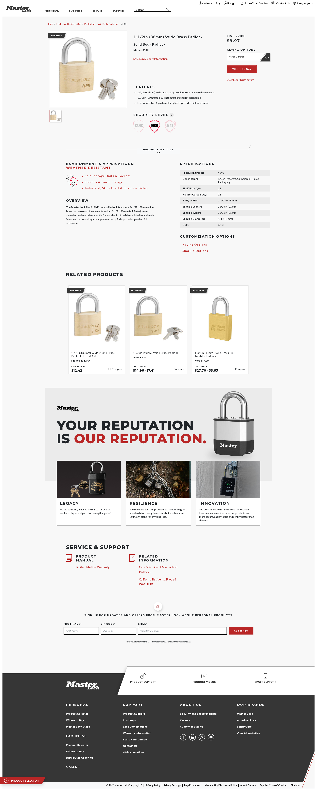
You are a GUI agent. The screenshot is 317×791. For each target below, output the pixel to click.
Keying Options (194, 244)
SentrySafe (244, 726)
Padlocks (89, 24)
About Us (191, 705)
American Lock (246, 720)
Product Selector (77, 713)
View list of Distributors (240, 79)
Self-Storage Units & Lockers (108, 176)
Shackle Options (195, 250)
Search (139, 9)
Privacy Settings (172, 785)
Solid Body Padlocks (107, 24)
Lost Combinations (135, 726)
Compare (117, 368)
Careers (185, 720)
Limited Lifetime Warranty (92, 567)
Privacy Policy (152, 785)
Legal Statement (192, 785)
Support (133, 705)
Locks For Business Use (68, 24)
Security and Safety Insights (198, 713)
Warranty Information (137, 733)
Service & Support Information (150, 58)
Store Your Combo (135, 739)
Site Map (295, 785)
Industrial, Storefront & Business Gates (116, 188)
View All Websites (248, 733)
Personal (77, 705)
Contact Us (130, 745)
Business (76, 736)
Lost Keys (129, 720)
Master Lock (245, 713)
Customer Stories (191, 726)
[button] (242, 69)
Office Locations (133, 752)
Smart (73, 767)
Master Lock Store (78, 726)
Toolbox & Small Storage (104, 182)
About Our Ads (248, 785)
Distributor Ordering (79, 757)
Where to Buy (75, 720)
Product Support (134, 713)
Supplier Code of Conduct (273, 785)
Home (50, 24)
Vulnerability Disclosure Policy (221, 785)
